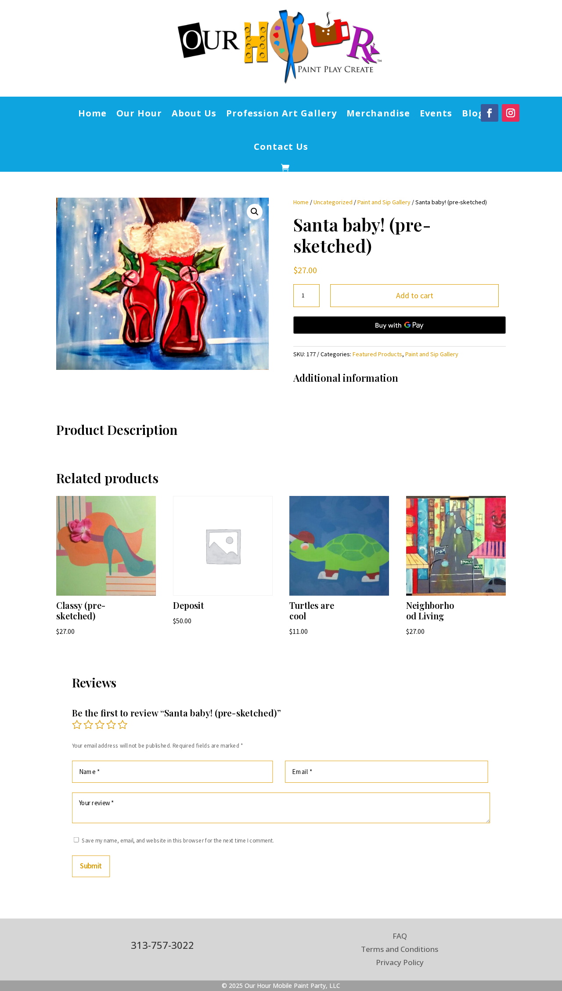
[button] (255, 212)
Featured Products (377, 354)
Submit (91, 866)
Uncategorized (333, 202)
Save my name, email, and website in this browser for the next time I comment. (178, 840)
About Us (194, 113)
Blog (473, 113)
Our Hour (139, 113)
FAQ (400, 937)
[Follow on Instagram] (510, 113)
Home (92, 113)
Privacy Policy (400, 963)
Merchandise (378, 113)
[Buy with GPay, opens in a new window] (399, 325)
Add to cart (414, 295)
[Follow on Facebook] (489, 113)
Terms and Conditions (399, 950)
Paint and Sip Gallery (384, 202)
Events (436, 113)
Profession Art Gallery (281, 113)
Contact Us (281, 146)
